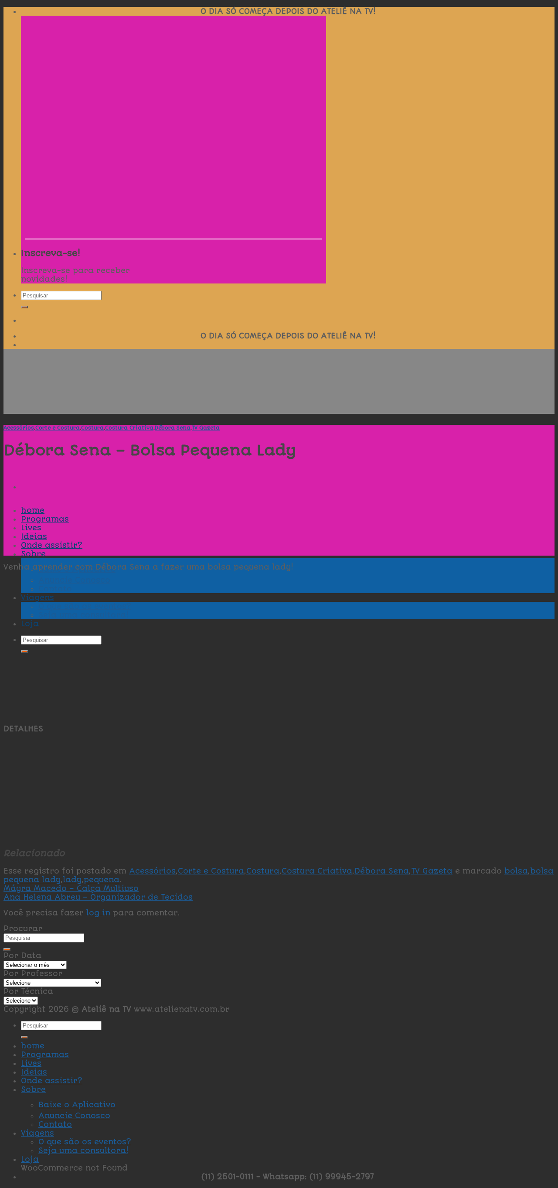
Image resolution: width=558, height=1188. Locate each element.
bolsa (516, 871)
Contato (55, 1124)
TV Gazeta (206, 428)
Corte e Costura (57, 428)
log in (98, 912)
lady (72, 879)
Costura (92, 428)
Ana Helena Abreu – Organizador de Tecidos (98, 897)
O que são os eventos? (84, 1141)
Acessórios (18, 428)
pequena (101, 879)
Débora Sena (173, 428)
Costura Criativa (129, 428)
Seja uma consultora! (83, 1150)
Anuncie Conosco (74, 1115)
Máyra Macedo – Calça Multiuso (71, 888)
